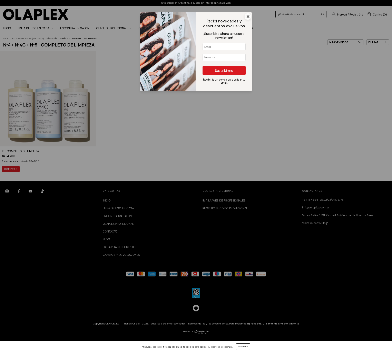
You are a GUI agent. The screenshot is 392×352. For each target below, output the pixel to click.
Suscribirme (224, 70)
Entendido (243, 347)
